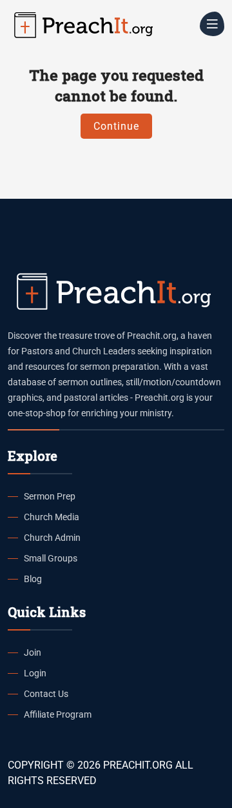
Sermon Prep (49, 496)
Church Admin (52, 537)
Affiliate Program (58, 714)
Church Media (51, 517)
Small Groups (50, 558)
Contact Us (46, 694)
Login (35, 673)
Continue (116, 126)
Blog (33, 579)
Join (32, 652)
